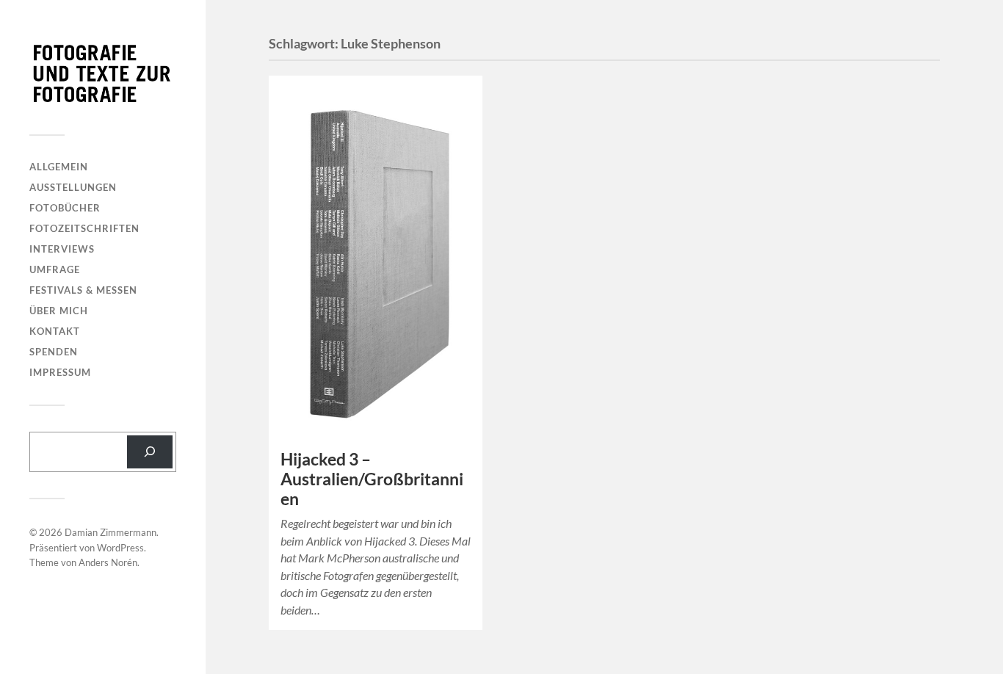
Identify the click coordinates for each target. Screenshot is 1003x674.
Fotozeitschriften (84, 228)
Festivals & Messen (83, 290)
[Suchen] (150, 451)
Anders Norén (108, 562)
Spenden (53, 352)
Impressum (60, 372)
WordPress (120, 548)
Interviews (62, 249)
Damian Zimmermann (110, 532)
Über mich (58, 310)
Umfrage (54, 269)
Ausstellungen (73, 187)
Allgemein (58, 167)
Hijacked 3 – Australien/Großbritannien (371, 479)
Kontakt (54, 331)
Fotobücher (65, 208)
